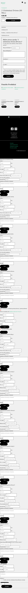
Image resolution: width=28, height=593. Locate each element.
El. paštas (5, 64)
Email (1, 300)
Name (1, 225)
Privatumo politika (13, 147)
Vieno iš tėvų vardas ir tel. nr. (5, 175)
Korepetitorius (2, 179)
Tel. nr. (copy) (3, 462)
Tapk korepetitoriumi (14, 144)
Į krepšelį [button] (4, 106)
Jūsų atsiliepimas (7, 50)
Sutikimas (2, 578)
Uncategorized (4, 7)
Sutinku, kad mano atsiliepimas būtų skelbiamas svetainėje (14, 579)
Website (1, 188)
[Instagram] (15, 128)
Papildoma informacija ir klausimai (6, 181)
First (11, 163)
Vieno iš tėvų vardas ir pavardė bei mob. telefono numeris (11, 542)
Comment (2, 477)
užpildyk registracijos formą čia (15, 311)
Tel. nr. (1, 172)
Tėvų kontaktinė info (4, 390)
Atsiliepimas (2, 571)
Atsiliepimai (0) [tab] (4, 29)
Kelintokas (2, 459)
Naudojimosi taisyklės (14, 146)
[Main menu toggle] (25, 3)
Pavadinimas (5, 59)
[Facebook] (12, 128)
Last (11, 166)
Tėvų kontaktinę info (4, 465)
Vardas (1, 160)
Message (1, 263)
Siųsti (5, 191)
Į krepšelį (13, 20)
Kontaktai (12, 143)
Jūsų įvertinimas (7, 47)
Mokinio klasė (2, 320)
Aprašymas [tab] (3, 27)
